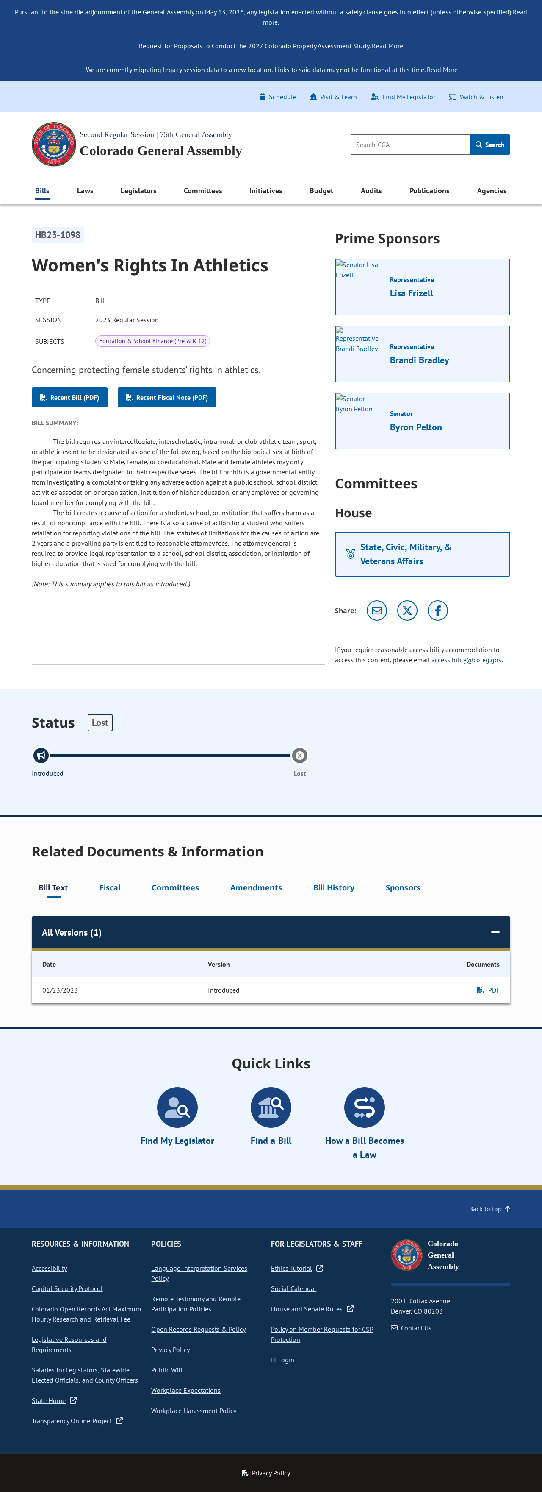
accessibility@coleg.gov (466, 659)
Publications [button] (429, 190)
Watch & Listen (481, 96)
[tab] (53, 889)
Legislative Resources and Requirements (69, 1344)
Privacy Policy (170, 1349)
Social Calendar (293, 1288)
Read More (387, 46)
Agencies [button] (492, 190)
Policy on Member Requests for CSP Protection (322, 1334)
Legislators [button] (138, 190)
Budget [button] (321, 190)
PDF (494, 990)
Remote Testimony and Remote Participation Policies (196, 1303)
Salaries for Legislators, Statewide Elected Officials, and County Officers (85, 1375)
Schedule (282, 96)
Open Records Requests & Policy (198, 1329)
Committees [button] (203, 190)
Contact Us (416, 1328)
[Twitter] (407, 610)
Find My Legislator (408, 96)
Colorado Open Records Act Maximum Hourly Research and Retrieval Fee (86, 1314)
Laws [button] (85, 190)
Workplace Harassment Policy (193, 1410)
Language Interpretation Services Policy (199, 1273)
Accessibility (49, 1268)
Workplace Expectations (186, 1390)
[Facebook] (438, 610)
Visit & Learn (338, 96)
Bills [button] (42, 190)
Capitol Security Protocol (67, 1288)
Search (494, 144)
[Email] (377, 610)
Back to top (485, 1209)
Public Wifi (166, 1370)
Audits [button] (371, 190)
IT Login (282, 1359)
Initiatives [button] (265, 190)
